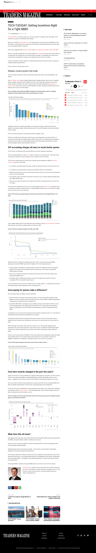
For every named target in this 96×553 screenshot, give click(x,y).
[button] (91, 11)
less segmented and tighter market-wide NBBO (46, 49)
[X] (91, 15)
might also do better (27, 49)
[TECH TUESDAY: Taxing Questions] (16, 512)
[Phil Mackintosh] (9, 33)
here (45, 283)
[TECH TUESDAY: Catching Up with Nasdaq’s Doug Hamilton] (52, 512)
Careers (61, 533)
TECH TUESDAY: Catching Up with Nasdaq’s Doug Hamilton (52, 519)
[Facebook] (88, 15)
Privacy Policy (51, 548)
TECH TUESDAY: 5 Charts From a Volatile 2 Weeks (33, 519)
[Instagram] (81, 535)
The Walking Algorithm (69, 58)
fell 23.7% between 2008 (51, 223)
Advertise (61, 535)
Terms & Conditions (41, 548)
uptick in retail (47, 186)
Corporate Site (61, 538)
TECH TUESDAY (12, 36)
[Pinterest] (16, 487)
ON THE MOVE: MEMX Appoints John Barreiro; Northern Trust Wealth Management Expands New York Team (75, 35)
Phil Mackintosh (14, 33)
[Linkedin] (90, 15)
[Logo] (13, 15)
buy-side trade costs (24, 42)
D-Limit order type (23, 390)
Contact (44, 535)
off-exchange (39, 53)
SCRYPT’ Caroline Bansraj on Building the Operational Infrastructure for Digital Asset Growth (74, 65)
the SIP (28, 155)
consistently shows (15, 80)
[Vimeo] (87, 535)
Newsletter (44, 538)
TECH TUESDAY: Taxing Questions (14, 519)
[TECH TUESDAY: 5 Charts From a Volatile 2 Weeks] (34, 512)
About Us (44, 533)
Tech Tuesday (10, 21)
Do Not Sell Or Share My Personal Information (69, 548)
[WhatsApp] (19, 487)
